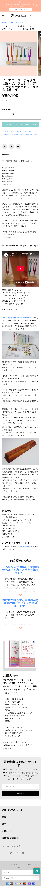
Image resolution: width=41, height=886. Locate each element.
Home (4, 22)
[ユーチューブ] (23, 852)
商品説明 (5, 154)
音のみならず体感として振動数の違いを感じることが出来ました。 (20, 570)
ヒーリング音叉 (15, 22)
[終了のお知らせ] (36, 5)
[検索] (31, 15)
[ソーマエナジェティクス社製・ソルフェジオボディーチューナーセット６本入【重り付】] (18, 53)
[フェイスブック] (4, 146)
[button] (3, 16)
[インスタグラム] (17, 852)
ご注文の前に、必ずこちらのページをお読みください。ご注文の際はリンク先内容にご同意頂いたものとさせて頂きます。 (19, 134)
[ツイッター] (11, 146)
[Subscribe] (38, 846)
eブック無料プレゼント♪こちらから (20, 9)
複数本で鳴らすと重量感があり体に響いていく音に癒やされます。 (20, 603)
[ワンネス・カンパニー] (19, 16)
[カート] (36, 15)
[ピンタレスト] (18, 146)
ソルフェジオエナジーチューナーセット (17, 317)
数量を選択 (6, 109)
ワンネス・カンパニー (18, 864)
